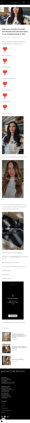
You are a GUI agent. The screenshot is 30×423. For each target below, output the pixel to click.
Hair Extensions (4, 408)
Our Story (3, 412)
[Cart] (28, 2)
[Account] (24, 2)
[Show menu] (2, 2)
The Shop (3, 406)
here (6, 256)
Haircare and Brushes (5, 410)
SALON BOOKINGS (15, 256)
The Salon (3, 403)
